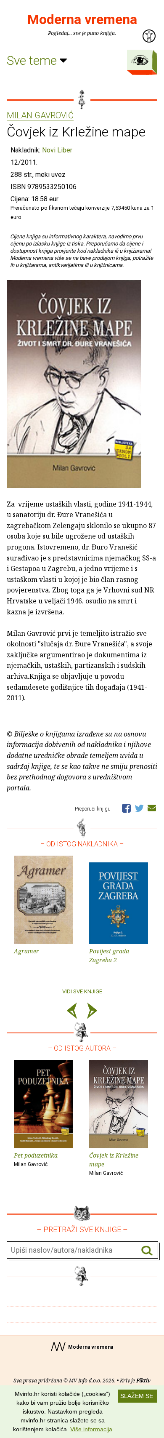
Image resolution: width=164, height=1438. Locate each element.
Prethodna (72, 1012)
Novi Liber (57, 150)
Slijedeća (92, 1012)
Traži (147, 1250)
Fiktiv (143, 1380)
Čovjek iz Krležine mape (113, 1163)
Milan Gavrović (40, 115)
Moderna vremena (82, 19)
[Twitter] (139, 808)
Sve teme (33, 60)
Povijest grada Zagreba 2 (109, 955)
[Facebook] (126, 808)
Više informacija (91, 1429)
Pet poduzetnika (36, 1159)
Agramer (26, 951)
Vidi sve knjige (82, 991)
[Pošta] (152, 808)
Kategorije (140, 60)
